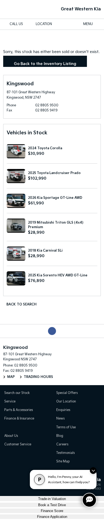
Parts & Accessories (18, 410)
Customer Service (17, 444)
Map (11, 377)
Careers (62, 444)
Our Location (66, 402)
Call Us (16, 24)
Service (9, 402)
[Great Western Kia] (12, 9)
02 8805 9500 (46, 105)
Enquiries (63, 410)
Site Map (63, 461)
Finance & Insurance (19, 419)
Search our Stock (17, 393)
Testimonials (65, 453)
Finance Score (52, 511)
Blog (59, 436)
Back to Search (21, 305)
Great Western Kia (81, 9)
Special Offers (67, 393)
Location (44, 24)
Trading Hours (38, 377)
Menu (88, 24)
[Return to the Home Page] (10, 485)
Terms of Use (66, 427)
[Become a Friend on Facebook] (52, 331)
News (60, 419)
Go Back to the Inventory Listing (45, 64)
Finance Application (52, 517)
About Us (11, 436)
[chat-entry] (89, 500)
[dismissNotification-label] (93, 470)
